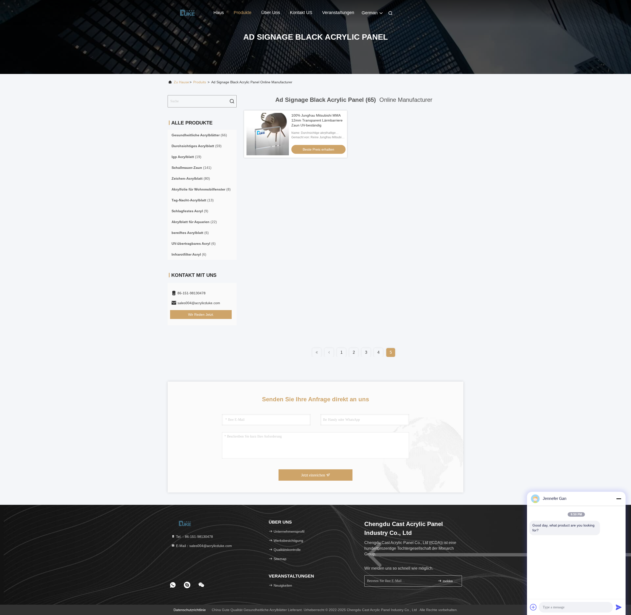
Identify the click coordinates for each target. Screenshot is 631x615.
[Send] (619, 607)
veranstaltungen (338, 12)
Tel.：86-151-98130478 (194, 537)
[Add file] (533, 607)
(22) (194, 222)
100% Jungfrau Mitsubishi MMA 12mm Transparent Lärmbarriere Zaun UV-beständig (317, 120)
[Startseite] (187, 12)
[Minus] (619, 499)
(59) (197, 146)
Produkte (242, 12)
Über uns (270, 12)
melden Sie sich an (450, 581)
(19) (186, 157)
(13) (193, 200)
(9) (190, 211)
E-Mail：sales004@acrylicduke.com (203, 546)
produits (199, 82)
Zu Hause (181, 82)
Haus (218, 12)
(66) (199, 135)
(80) (191, 178)
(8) (201, 189)
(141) (191, 168)
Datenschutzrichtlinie (190, 610)
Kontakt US (301, 12)
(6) (190, 233)
